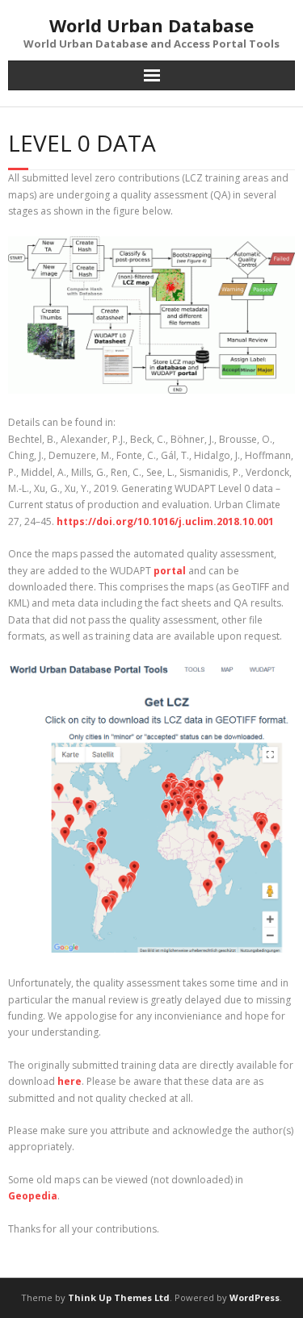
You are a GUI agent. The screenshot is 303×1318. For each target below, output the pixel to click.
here (69, 1081)
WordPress (254, 1297)
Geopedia (32, 1196)
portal (171, 571)
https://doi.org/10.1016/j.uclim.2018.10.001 (165, 521)
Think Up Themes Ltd (119, 1297)
